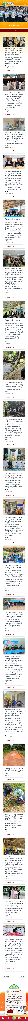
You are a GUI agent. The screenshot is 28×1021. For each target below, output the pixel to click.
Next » (22, 976)
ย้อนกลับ (15, 30)
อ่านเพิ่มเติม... (8, 70)
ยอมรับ (10, 1012)
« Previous (6, 976)
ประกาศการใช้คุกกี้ (14, 1009)
